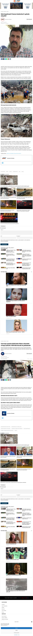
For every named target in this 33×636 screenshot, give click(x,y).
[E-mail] (2, 163)
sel (19, 171)
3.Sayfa (31, 23)
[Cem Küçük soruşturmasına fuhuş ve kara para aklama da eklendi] (8, 450)
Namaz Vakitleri (4, 617)
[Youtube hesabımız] (22, 597)
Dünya (3, 612)
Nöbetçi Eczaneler (5, 619)
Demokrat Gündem (8, 19)
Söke (23, 171)
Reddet (17, 630)
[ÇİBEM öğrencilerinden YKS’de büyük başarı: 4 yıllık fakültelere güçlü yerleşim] (3, 250)
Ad (1, 236)
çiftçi (11, 171)
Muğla (16, 430)
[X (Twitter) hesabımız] (19, 597)
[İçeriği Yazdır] (10, 59)
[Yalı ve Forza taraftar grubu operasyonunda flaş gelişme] (16, 217)
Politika (3, 607)
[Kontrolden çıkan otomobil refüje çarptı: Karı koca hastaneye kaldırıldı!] (25, 191)
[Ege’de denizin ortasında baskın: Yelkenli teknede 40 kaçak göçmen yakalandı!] (25, 204)
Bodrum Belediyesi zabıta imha (5, 426)
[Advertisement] (16, 63)
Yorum (2, 229)
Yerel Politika (4, 610)
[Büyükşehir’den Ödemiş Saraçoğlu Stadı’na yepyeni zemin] (3, 254)
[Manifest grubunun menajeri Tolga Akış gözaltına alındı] (19, 267)
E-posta (18, 236)
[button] (31, 621)
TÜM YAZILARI (29, 19)
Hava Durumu (4, 616)
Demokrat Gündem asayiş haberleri (17, 428)
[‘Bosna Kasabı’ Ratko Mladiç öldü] (3, 267)
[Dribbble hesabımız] (26, 597)
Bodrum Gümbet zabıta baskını (5, 428)
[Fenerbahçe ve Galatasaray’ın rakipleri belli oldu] (19, 259)
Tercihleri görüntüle (16, 632)
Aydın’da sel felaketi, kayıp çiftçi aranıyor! (13, 153)
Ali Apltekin (3, 171)
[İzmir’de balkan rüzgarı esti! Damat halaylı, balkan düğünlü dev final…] (19, 250)
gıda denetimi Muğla (27, 428)
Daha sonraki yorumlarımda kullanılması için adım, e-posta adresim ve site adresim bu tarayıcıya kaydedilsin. (15, 241)
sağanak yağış (15, 171)
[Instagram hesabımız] (20, 597)
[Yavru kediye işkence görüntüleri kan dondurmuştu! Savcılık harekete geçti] (16, 180)
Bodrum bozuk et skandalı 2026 (16, 426)
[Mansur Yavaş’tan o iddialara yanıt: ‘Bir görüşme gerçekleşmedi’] (25, 450)
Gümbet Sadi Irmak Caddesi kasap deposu (7, 430)
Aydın (7, 171)
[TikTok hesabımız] (23, 597)
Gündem (31, 358)
